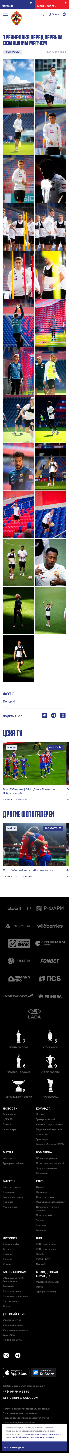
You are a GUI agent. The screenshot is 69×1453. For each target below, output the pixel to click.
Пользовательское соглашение (20, 1413)
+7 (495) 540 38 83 (16, 1391)
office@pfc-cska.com (20, 1397)
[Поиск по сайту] (42, 14)
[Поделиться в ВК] (44, 716)
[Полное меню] (5, 14)
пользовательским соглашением (41, 1434)
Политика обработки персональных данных (26, 1408)
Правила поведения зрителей (19, 1422)
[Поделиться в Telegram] (54, 716)
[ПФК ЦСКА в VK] (6, 1355)
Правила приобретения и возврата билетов (26, 1418)
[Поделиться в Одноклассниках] (63, 716)
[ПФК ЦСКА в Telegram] (18, 1355)
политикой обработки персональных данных (30, 1437)
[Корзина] (64, 14)
